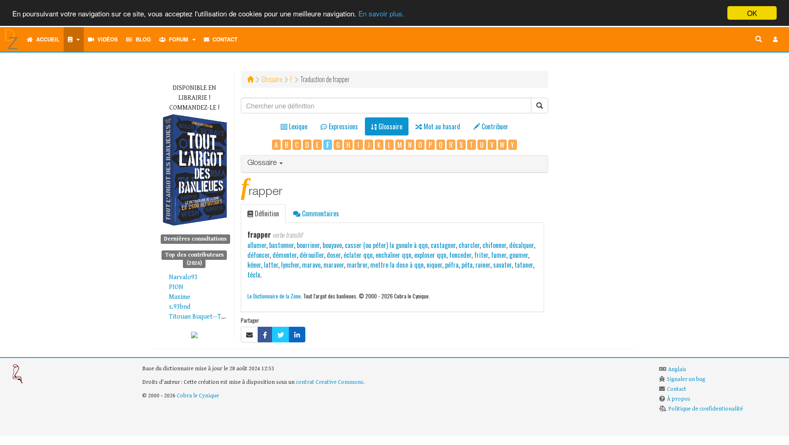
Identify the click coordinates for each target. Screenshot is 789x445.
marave (311, 265)
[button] (775, 39)
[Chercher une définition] (758, 39)
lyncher (290, 265)
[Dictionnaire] (74, 39)
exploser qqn (430, 255)
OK (752, 13)
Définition (266, 213)
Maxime (179, 297)
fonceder (460, 255)
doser (334, 255)
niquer (434, 265)
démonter (284, 255)
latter (271, 265)
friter (481, 255)
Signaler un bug (686, 379)
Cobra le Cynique (198, 395)
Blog (141, 39)
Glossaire (271, 79)
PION (176, 287)
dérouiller (312, 255)
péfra (452, 265)
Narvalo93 (183, 277)
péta (467, 265)
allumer (256, 245)
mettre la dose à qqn (397, 265)
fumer (498, 255)
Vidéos (106, 39)
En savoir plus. (381, 13)
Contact (223, 39)
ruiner (482, 265)
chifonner (494, 245)
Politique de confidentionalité (705, 409)
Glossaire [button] (263, 163)
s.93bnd (179, 307)
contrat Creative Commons (329, 382)
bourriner (308, 245)
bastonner (281, 245)
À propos (678, 399)
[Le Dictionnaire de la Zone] (194, 335)
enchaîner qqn (393, 255)
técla (253, 275)
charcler (469, 245)
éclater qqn (358, 255)
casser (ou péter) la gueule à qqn (386, 245)
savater (502, 265)
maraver (333, 265)
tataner (523, 265)
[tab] (394, 164)
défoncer (258, 255)
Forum (177, 39)
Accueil (46, 39)
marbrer (357, 265)
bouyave (332, 245)
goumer (518, 255)
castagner (443, 245)
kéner (254, 265)
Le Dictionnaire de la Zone (274, 295)
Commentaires (319, 213)
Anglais (677, 369)
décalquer (521, 245)
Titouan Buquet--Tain (199, 317)
